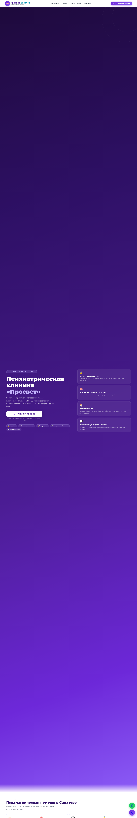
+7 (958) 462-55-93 (123, 3)
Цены (73, 3)
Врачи (79, 3)
